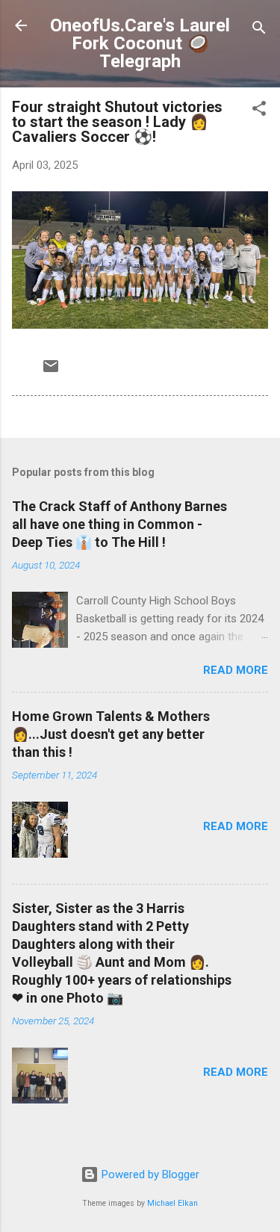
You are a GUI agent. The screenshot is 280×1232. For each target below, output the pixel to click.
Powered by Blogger (149, 1174)
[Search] (259, 30)
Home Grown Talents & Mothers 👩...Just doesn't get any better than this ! (111, 734)
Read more (235, 670)
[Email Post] (51, 371)
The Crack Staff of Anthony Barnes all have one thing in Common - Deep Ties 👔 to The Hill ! (119, 524)
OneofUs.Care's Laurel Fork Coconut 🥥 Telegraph (140, 43)
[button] (259, 111)
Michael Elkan (172, 1203)
